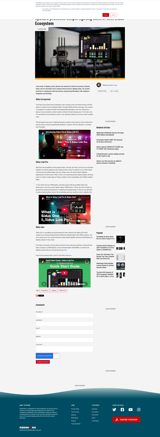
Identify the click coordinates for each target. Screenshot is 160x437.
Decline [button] (114, 15)
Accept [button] (106, 15)
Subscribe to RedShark (128, 419)
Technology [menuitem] (95, 421)
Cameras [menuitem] (94, 409)
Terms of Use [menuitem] (75, 412)
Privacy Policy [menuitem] (75, 409)
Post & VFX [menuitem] (95, 415)
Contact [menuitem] (73, 421)
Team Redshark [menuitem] (75, 424)
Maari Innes (113, 85)
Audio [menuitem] (93, 418)
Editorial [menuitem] (73, 415)
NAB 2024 (63, 290)
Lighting (53, 290)
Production (44, 290)
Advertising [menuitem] (74, 418)
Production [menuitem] (95, 412)
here (65, 250)
